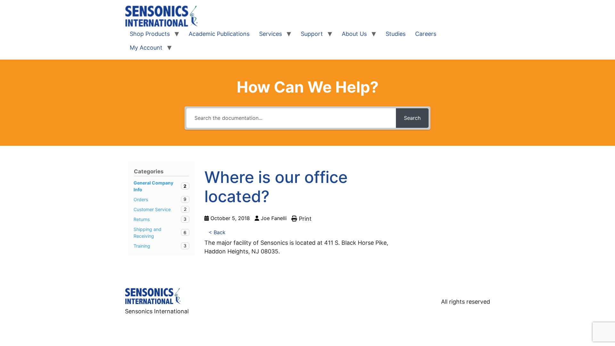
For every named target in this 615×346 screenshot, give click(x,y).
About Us (354, 33)
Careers (425, 33)
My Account (146, 47)
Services (270, 33)
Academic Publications (219, 33)
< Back (217, 232)
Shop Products (150, 33)
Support (312, 33)
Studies (396, 33)
